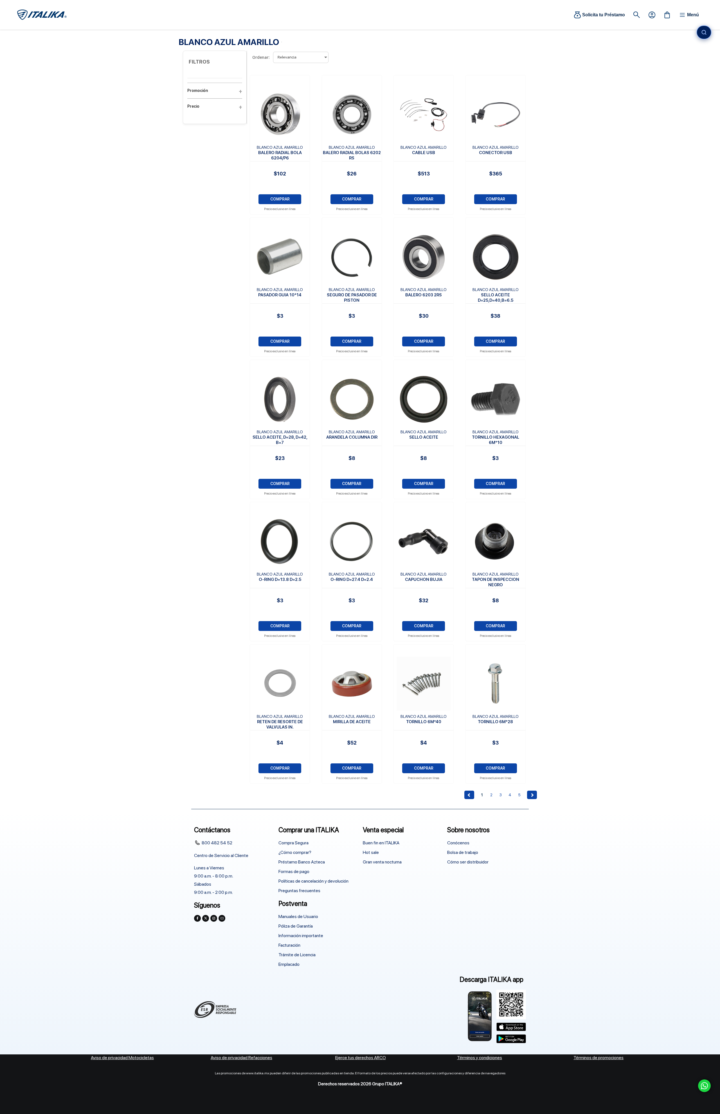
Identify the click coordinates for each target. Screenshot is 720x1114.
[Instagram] (213, 918)
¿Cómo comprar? (294, 852)
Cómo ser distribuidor (468, 862)
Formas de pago (293, 871)
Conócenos (458, 842)
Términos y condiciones (479, 1057)
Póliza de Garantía (295, 926)
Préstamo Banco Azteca (301, 862)
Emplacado (289, 964)
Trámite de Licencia (297, 954)
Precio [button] (193, 106)
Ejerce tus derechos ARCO (360, 1057)
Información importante (300, 935)
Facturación (289, 945)
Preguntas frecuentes (299, 890)
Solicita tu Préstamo (603, 14)
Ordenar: (261, 57)
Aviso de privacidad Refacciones (241, 1057)
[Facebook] (197, 918)
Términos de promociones (598, 1057)
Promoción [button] (197, 90)
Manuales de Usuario (298, 916)
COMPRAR (280, 199)
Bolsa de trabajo (462, 852)
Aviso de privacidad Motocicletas (122, 1057)
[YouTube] (222, 918)
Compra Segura (293, 842)
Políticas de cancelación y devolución (313, 881)
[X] (205, 918)
